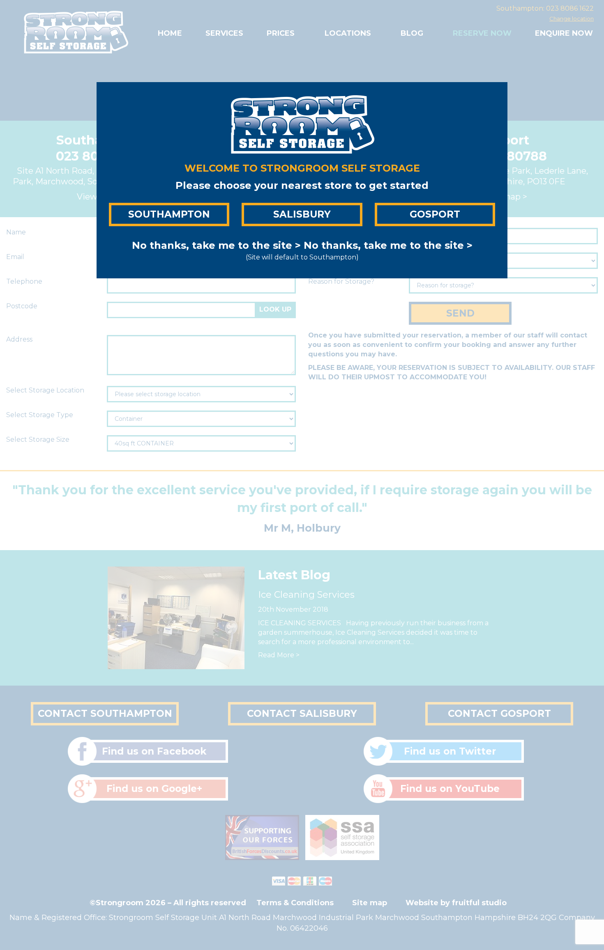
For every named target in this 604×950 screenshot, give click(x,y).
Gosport (435, 214)
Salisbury (302, 214)
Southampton (169, 214)
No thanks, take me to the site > (216, 245)
